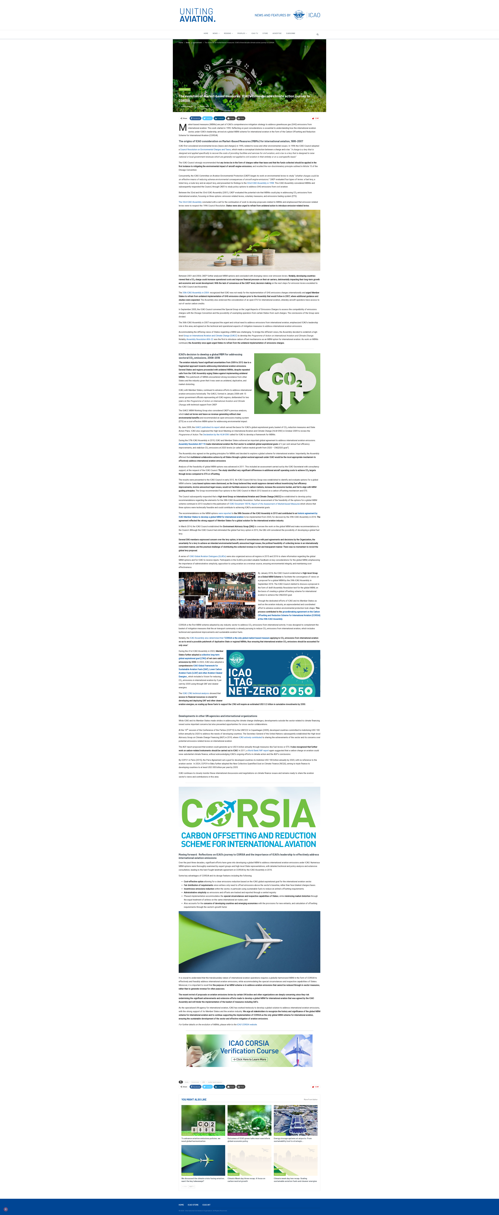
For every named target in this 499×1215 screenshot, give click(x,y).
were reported (224, 513)
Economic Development (237, 1134)
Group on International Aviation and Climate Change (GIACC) (210, 335)
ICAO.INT (206, 1205)
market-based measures (215, 1082)
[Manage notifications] (6, 1209)
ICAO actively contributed (250, 737)
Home (206, 33)
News (215, 33)
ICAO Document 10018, (264, 504)
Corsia (186, 1082)
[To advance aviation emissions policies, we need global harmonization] (203, 1120)
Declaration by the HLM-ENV (216, 434)
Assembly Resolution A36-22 (199, 339)
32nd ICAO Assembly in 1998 (260, 183)
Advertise (277, 33)
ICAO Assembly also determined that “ (230, 638)
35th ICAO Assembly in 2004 (196, 292)
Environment (185, 89)
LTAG (203, 1082)
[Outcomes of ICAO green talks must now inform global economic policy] (249, 1120)
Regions (227, 33)
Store (265, 33)
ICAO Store (193, 1205)
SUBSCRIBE (290, 33)
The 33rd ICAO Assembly (190, 202)
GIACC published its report (207, 427)
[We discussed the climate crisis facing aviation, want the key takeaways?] (203, 1160)
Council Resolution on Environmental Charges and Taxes (205, 149)
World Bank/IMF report (258, 750)
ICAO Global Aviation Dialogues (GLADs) (207, 556)
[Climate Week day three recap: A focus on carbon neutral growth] (249, 1160)
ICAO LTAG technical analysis (196, 693)
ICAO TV (255, 33)
